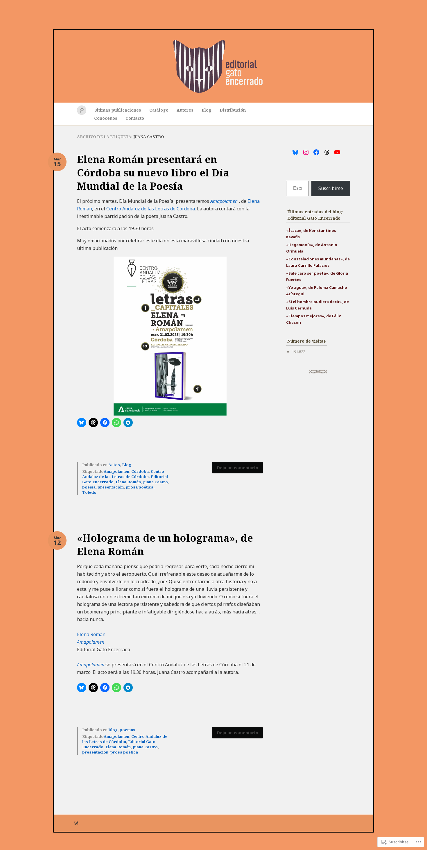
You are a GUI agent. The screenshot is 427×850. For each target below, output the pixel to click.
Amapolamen (224, 201)
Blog (206, 110)
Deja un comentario (237, 467)
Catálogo (158, 110)
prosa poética (139, 487)
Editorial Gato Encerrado (213, 66)
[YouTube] (337, 152)
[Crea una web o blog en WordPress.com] (76, 823)
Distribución (233, 110)
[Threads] (326, 152)
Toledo (89, 492)
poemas (127, 729)
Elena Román (128, 481)
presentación (111, 487)
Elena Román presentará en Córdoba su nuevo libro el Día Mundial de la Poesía (153, 173)
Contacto (134, 118)
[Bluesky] (295, 152)
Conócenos (105, 118)
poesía (89, 487)
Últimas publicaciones (117, 110)
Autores (185, 110)
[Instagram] (305, 152)
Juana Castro (155, 481)
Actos (114, 464)
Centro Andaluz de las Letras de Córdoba (150, 208)
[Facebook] (316, 152)
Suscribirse (330, 188)
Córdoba (140, 471)
